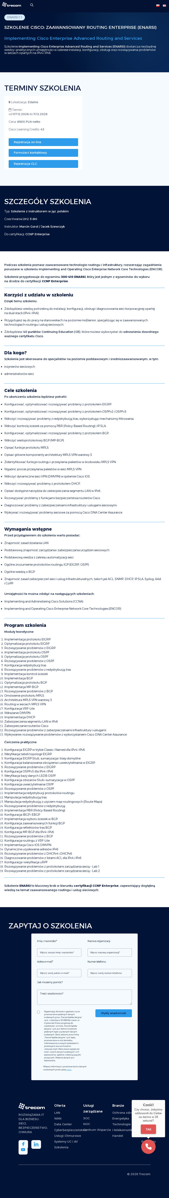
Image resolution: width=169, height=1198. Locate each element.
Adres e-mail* (45, 961)
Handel (117, 1136)
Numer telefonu (97, 961)
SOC (86, 1118)
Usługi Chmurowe (67, 1136)
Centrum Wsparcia (97, 1130)
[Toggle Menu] (148, 6)
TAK (148, 1129)
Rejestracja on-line (27, 142)
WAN (57, 1118)
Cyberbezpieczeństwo (70, 1130)
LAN (57, 1113)
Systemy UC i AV (66, 1141)
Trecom (144, 1174)
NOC (86, 1124)
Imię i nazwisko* (47, 941)
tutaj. (69, 1069)
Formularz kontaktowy (30, 152)
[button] (148, 1147)
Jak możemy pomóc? (50, 982)
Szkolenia (61, 1147)
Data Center (63, 1124)
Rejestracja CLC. (26, 164)
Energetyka (120, 1118)
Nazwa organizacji (99, 941)
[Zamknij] (165, 1100)
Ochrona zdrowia (125, 1113)
